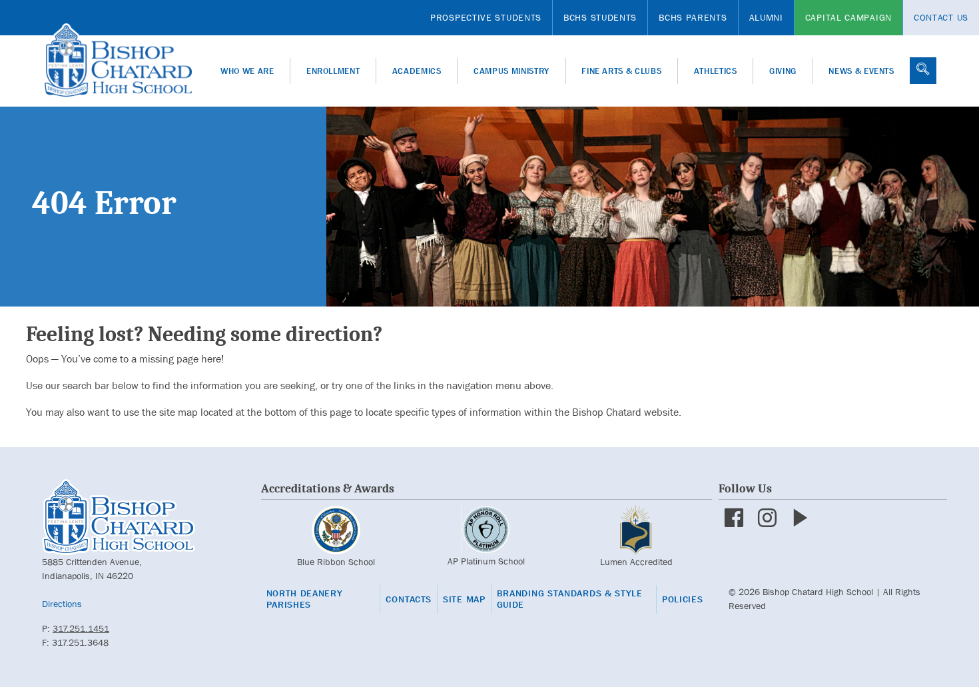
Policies (682, 599)
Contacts (409, 599)
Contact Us (941, 17)
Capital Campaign (848, 17)
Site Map (464, 599)
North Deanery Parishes (304, 599)
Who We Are (247, 71)
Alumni (766, 17)
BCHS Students (600, 17)
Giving (783, 71)
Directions (62, 604)
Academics (417, 71)
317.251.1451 (81, 628)
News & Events (861, 71)
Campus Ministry (511, 71)
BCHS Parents (693, 17)
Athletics (715, 71)
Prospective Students (485, 17)
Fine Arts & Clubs (621, 71)
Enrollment (333, 71)
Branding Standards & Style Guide (570, 599)
